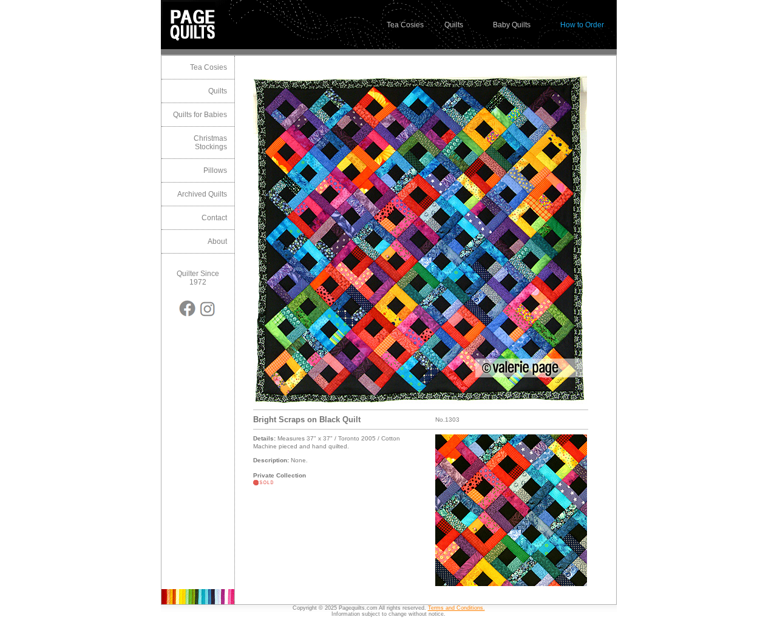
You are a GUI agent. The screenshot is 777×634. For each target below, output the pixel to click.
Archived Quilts (202, 194)
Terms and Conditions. (456, 608)
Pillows (215, 170)
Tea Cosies (405, 25)
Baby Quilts (512, 25)
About (217, 241)
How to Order (582, 25)
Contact (214, 218)
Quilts (453, 25)
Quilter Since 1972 (198, 277)
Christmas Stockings (210, 142)
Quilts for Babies (200, 114)
